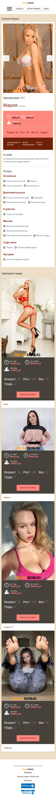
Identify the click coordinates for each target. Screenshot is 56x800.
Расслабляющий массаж (18, 235)
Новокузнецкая (29, 145)
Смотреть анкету (28, 395)
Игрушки (38, 197)
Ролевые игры (38, 202)
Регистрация (34, 9)
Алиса (7, 497)
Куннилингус (33, 185)
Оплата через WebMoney (28, 777)
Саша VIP (9, 627)
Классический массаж (17, 226)
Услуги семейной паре (17, 197)
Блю (6, 404)
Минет (33, 181)
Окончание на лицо (16, 202)
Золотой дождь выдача (17, 259)
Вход (46, 9)
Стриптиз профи (14, 214)
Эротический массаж (17, 231)
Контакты (28, 780)
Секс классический (15, 181)
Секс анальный (14, 185)
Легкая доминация (27, 247)
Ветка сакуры (43, 235)
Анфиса (8, 748)
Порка (9, 247)
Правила (28, 772)
